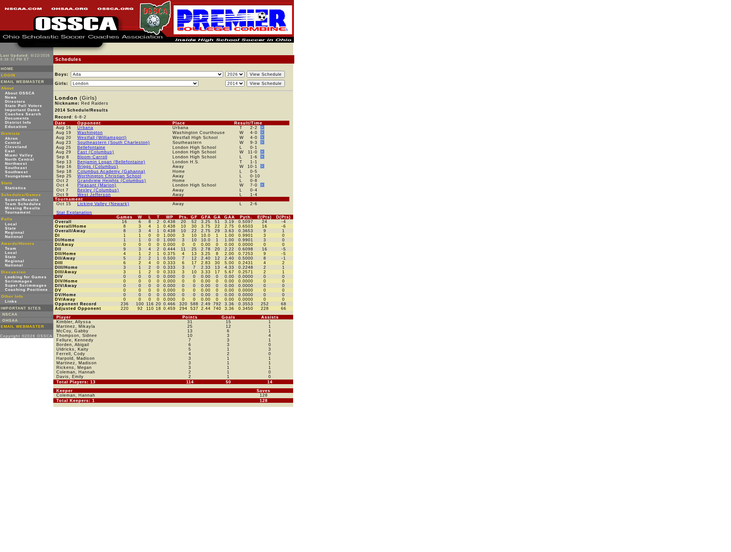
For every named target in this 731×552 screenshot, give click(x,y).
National (14, 237)
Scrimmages (18, 281)
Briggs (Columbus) (97, 166)
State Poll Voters (23, 106)
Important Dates (22, 110)
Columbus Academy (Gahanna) (111, 171)
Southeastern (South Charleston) (113, 142)
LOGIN (8, 75)
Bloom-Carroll (92, 157)
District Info (18, 122)
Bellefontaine (91, 147)
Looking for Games (26, 277)
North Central (19, 159)
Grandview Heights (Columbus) (111, 180)
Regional (14, 232)
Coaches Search (23, 114)
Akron (11, 138)
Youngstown (18, 176)
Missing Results (22, 208)
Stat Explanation (74, 212)
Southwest (16, 172)
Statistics (15, 188)
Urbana (85, 127)
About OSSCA (20, 93)
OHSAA (10, 320)
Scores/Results (22, 200)
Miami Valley (19, 155)
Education (16, 126)
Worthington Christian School (109, 176)
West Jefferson (94, 194)
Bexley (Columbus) (98, 190)
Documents (17, 118)
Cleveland (16, 147)
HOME (7, 69)
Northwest (16, 163)
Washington (90, 132)
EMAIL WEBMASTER (22, 82)
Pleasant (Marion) (97, 185)
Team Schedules (23, 204)
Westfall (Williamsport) (102, 137)
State (10, 228)
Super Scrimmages (26, 285)
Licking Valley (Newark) (103, 203)
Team (10, 248)
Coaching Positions (26, 289)
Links (11, 301)
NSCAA (10, 314)
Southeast (16, 168)
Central (13, 142)
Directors (15, 101)
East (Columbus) (95, 152)
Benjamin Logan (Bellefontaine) (111, 162)
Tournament (17, 212)
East (10, 151)
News (11, 97)
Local (11, 224)
